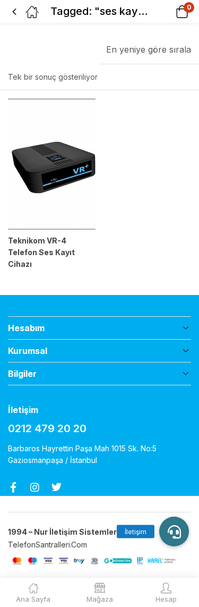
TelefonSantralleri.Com (48, 544)
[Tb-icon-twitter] (56, 487)
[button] (168, 11)
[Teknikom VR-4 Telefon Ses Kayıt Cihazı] (52, 164)
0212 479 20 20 (47, 428)
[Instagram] (35, 487)
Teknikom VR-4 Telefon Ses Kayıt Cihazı (41, 252)
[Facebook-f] (13, 487)
